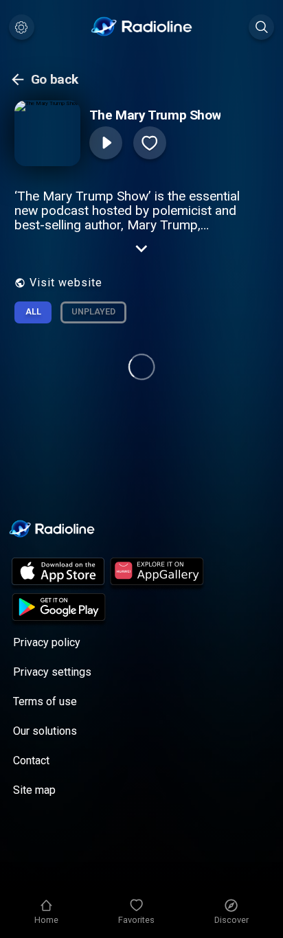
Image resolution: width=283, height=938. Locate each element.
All (33, 311)
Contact (31, 760)
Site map (34, 790)
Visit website (66, 282)
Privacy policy (46, 642)
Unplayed (93, 311)
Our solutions (45, 730)
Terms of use (45, 701)
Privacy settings (52, 671)
